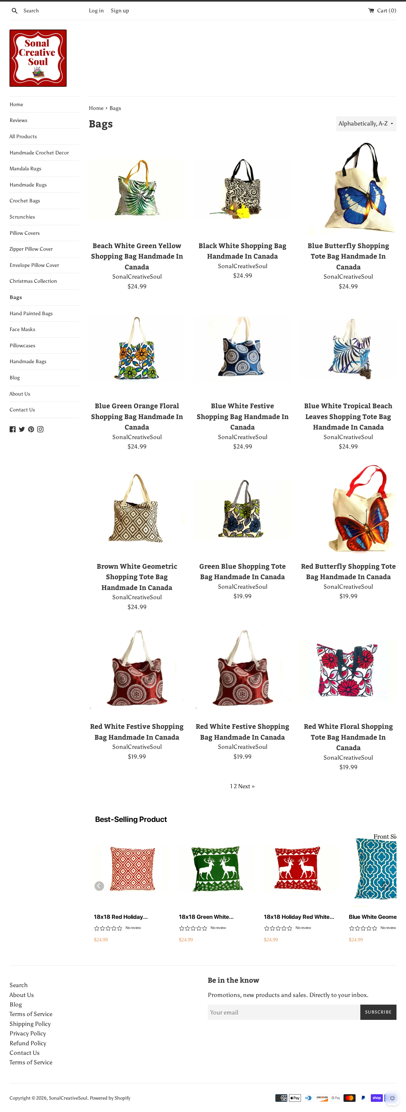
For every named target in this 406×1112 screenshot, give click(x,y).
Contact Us (22, 410)
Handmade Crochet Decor (39, 153)
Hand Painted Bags (31, 313)
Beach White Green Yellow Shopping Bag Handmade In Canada (137, 256)
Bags (16, 297)
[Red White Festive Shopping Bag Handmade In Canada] (137, 669)
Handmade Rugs (28, 185)
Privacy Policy (28, 1033)
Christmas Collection (33, 281)
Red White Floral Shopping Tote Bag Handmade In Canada (348, 737)
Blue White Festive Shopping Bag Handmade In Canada (243, 416)
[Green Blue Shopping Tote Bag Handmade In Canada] (242, 509)
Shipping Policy (30, 1023)
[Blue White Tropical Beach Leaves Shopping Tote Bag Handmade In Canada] (348, 349)
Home (16, 104)
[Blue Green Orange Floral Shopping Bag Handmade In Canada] (137, 349)
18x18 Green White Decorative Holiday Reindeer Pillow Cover (216, 917)
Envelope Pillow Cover (34, 265)
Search (19, 985)
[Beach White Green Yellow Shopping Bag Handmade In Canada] (137, 189)
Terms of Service (31, 1014)
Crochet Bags (25, 201)
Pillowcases (22, 345)
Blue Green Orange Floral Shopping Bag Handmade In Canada (137, 416)
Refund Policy (28, 1043)
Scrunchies (22, 217)
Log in (96, 10)
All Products (23, 136)
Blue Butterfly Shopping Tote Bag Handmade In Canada (348, 256)
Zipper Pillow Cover (31, 249)
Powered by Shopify (110, 1098)
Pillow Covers (25, 233)
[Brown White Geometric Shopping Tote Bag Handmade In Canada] (137, 509)
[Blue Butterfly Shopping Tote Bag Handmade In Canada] (348, 189)
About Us (20, 394)
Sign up (120, 10)
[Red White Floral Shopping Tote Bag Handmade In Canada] (348, 669)
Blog (15, 378)
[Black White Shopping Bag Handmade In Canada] (242, 189)
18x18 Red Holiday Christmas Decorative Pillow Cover (130, 917)
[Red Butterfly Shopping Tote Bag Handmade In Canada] (348, 509)
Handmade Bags (28, 361)
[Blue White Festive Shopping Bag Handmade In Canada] (242, 349)
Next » (246, 786)
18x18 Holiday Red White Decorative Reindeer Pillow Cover (298, 917)
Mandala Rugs (25, 169)
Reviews (18, 120)
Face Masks (22, 329)
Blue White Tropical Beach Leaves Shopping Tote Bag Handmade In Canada (348, 416)
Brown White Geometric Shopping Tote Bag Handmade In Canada (137, 576)
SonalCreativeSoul (68, 1098)
